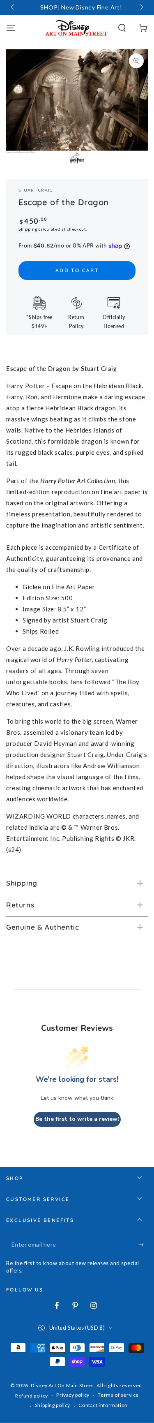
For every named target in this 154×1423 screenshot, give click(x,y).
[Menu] (10, 28)
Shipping (28, 229)
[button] (122, 28)
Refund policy (31, 1396)
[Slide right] (141, 7)
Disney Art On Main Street (62, 1385)
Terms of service (118, 1395)
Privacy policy (72, 1395)
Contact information (102, 1405)
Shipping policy (52, 1405)
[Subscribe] (143, 1245)
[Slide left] (13, 7)
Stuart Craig (35, 189)
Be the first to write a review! (77, 1119)
